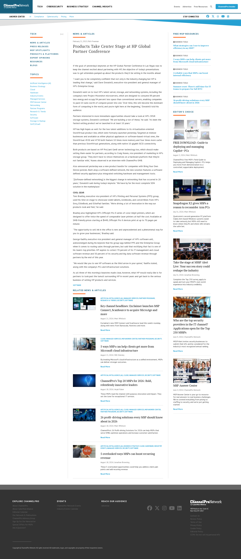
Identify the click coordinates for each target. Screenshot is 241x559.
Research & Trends (38, 111)
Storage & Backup (37, 121)
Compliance (39, 16)
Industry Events (36, 95)
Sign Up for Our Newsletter (24, 521)
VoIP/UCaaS (35, 124)
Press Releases (39, 46)
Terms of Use (196, 522)
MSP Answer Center (38, 102)
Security (33, 114)
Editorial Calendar (20, 512)
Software (34, 117)
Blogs (34, 65)
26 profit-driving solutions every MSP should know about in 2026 (191, 101)
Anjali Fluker (119, 389)
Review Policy (196, 519)
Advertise (187, 6)
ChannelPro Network (192, 337)
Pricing (63, 16)
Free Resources (201, 6)
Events (177, 6)
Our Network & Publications (24, 515)
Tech (40, 6)
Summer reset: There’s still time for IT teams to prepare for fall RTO (192, 87)
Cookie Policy (195, 528)
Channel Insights (102, 6)
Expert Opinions (40, 57)
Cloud (32, 89)
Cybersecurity (55, 6)
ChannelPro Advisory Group (24, 518)
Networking (35, 105)
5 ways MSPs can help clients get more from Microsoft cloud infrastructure (192, 60)
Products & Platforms (44, 54)
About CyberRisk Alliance (23, 509)
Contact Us (195, 515)
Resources (36, 61)
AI (30, 16)
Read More (105, 330)
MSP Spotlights (40, 50)
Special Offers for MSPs (23, 524)
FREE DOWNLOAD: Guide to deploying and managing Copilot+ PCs (190, 146)
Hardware (34, 92)
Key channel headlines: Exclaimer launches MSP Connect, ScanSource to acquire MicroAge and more (130, 310)
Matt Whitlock (120, 318)
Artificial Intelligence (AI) (40, 83)
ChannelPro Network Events (69, 505)
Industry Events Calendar (67, 509)
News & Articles (40, 42)
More (71, 16)
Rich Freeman (93, 41)
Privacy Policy (196, 525)
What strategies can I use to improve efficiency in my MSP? (191, 46)
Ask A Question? (19, 527)
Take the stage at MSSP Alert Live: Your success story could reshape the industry (191, 266)
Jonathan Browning (121, 462)
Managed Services (37, 99)
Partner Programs (37, 108)
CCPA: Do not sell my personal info (205, 534)
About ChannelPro (20, 505)
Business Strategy (77, 6)
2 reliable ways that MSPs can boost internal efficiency (190, 74)
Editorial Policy (196, 531)
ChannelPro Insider (226, 6)
